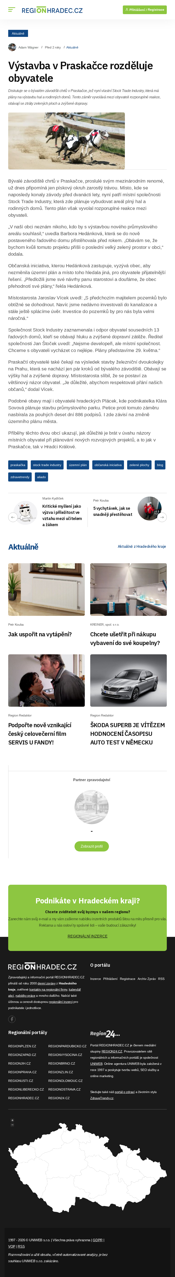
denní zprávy (47, 983)
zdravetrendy (19, 477)
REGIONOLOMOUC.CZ (65, 1081)
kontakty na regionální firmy (48, 989)
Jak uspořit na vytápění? (40, 634)
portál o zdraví (125, 1092)
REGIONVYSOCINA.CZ (65, 1055)
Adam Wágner (28, 47)
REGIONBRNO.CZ (61, 1063)
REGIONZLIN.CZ (60, 1072)
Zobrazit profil (92, 846)
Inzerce (95, 979)
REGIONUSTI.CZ (20, 1081)
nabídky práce (25, 995)
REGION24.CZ (59, 1098)
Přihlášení (110, 979)
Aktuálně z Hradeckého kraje (142, 546)
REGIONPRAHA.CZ (22, 1072)
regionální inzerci (60, 1002)
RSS (161, 979)
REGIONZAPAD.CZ (22, 1055)
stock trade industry (47, 465)
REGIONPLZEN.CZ (22, 1046)
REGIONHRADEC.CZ (23, 1098)
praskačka (17, 465)
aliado (41, 477)
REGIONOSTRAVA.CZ (64, 1089)
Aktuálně (18, 33)
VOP (11, 1246)
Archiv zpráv (147, 979)
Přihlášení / (138, 10)
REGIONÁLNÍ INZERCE (88, 936)
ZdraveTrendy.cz (101, 1098)
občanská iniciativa (108, 465)
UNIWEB (96, 1063)
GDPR (98, 1240)
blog (160, 465)
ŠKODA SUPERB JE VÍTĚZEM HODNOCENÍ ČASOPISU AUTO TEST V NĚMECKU (127, 733)
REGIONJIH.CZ (19, 1063)
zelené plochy (139, 465)
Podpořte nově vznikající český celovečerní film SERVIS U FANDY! (39, 733)
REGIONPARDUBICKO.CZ (67, 1046)
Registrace (156, 9)
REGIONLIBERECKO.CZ (26, 1089)
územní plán (78, 465)
